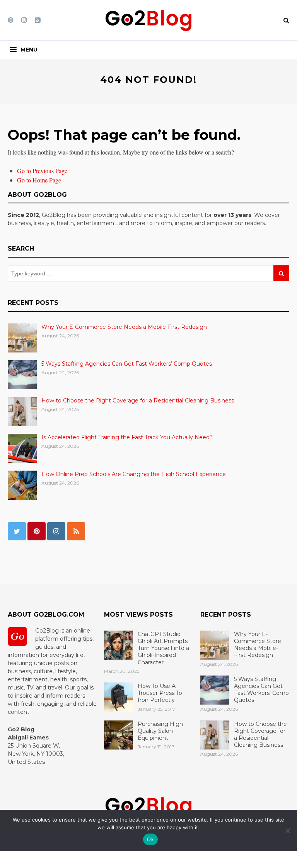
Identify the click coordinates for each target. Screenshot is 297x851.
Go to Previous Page (42, 171)
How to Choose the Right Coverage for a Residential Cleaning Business (137, 400)
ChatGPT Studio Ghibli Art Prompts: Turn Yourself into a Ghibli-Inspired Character (163, 648)
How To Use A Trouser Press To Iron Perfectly (160, 693)
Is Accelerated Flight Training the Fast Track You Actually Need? (127, 437)
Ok (150, 839)
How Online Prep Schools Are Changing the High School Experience (133, 474)
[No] (287, 830)
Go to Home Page (39, 180)
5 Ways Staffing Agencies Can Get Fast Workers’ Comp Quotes (126, 363)
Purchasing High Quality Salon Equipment (160, 730)
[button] (23, 50)
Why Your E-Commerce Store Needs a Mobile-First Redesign (124, 326)
